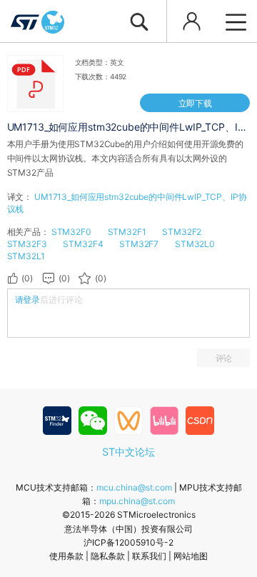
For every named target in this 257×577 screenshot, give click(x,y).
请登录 (28, 299)
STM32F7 (138, 244)
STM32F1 (127, 231)
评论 (224, 358)
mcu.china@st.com (134, 487)
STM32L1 (26, 256)
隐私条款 (108, 556)
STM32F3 (27, 244)
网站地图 (190, 556)
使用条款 (66, 556)
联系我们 (149, 556)
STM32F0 (71, 231)
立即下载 (195, 103)
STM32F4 (83, 244)
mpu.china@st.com (137, 501)
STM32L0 (195, 244)
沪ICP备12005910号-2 (128, 542)
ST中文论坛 (128, 452)
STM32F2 (181, 231)
